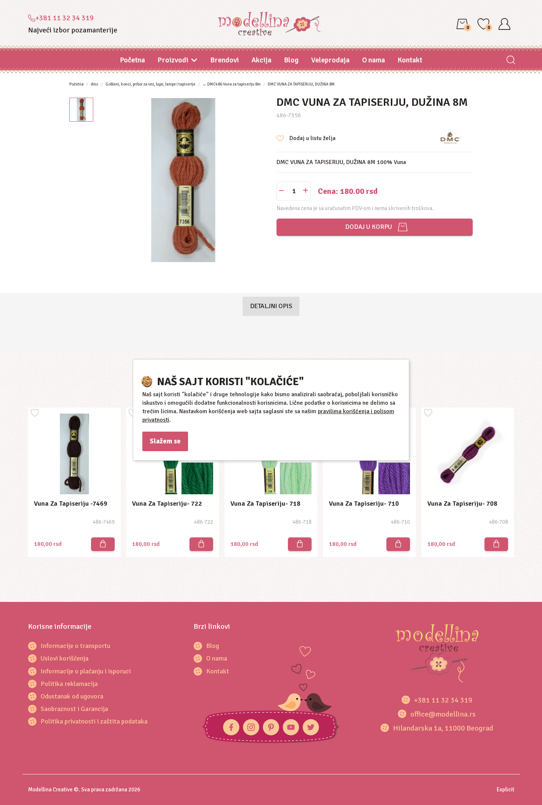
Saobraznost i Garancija (74, 709)
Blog (291, 60)
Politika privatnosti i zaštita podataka (94, 721)
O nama (373, 60)
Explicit (505, 789)
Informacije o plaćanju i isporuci (86, 671)
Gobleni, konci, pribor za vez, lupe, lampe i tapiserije (150, 84)
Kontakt (409, 60)
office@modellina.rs (443, 714)
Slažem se (165, 441)
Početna (132, 60)
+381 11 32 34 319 (64, 18)
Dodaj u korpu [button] (367, 227)
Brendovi (224, 60)
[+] (305, 191)
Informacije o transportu (75, 646)
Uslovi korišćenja (64, 658)
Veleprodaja (330, 60)
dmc (94, 84)
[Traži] (511, 60)
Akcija (261, 60)
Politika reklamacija (69, 684)
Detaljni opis (271, 306)
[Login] (504, 24)
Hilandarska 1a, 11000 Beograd (443, 728)
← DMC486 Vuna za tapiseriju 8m (231, 84)
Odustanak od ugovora (72, 696)
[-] (281, 191)
